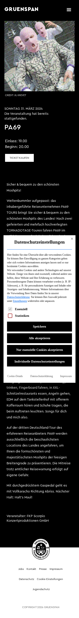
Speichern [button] (39, 326)
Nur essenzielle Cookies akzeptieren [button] (39, 350)
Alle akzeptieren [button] (39, 338)
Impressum (66, 376)
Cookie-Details (15, 376)
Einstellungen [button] (20, 301)
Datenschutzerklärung (18, 297)
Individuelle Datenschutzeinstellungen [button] (39, 361)
